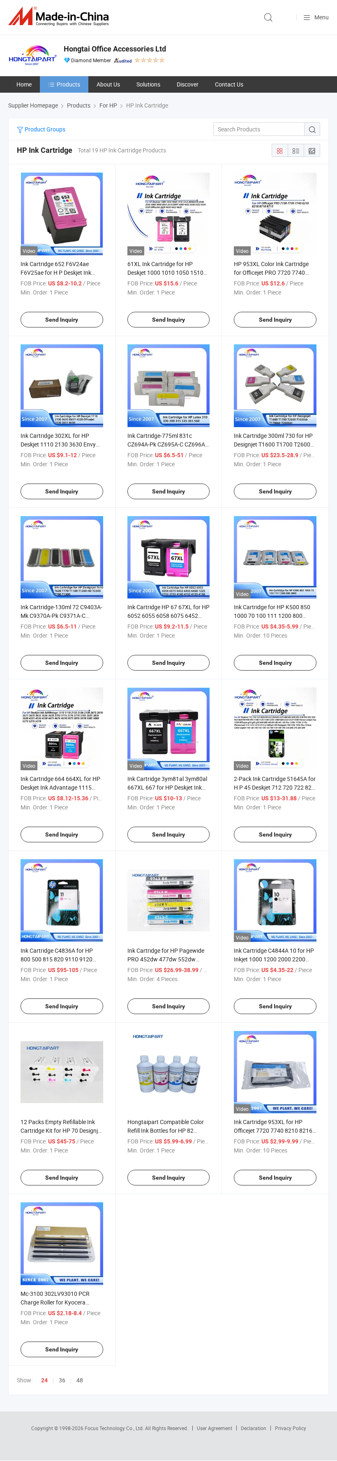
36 (62, 1380)
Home (24, 84)
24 (44, 1380)
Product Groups (44, 129)
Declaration (253, 1428)
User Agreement (214, 1428)
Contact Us (229, 84)
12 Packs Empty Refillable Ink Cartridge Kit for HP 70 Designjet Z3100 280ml (62, 1130)
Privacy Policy (290, 1428)
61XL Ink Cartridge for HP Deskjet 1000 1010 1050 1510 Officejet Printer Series (165, 272)
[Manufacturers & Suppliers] (60, 16)
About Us (108, 84)
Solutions (148, 84)
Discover (188, 84)
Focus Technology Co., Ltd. (115, 1428)
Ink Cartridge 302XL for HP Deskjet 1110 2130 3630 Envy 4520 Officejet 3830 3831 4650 (60, 444)
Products (68, 84)
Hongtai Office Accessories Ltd (115, 48)
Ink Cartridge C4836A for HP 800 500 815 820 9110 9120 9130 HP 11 (57, 959)
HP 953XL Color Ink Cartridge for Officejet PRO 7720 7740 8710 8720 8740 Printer (271, 272)
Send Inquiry (61, 319)
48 (79, 1380)
